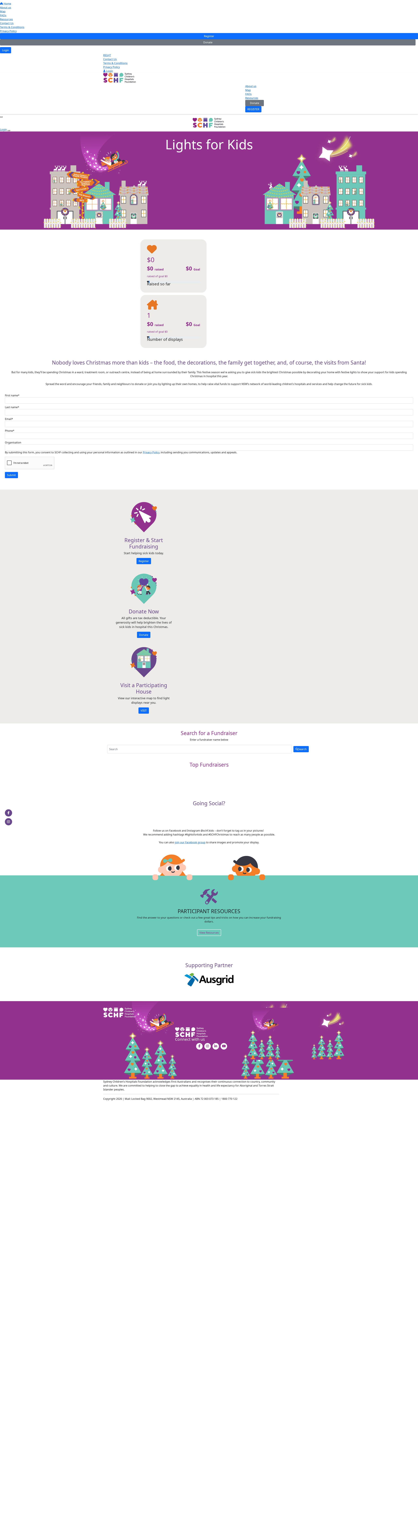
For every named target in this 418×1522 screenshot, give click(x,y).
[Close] (9, 130)
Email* (9, 419)
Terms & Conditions (12, 27)
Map (3, 11)
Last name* (12, 407)
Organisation (13, 442)
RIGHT (107, 55)
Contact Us (7, 23)
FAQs (3, 15)
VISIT (144, 710)
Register (209, 36)
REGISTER (253, 109)
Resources (6, 19)
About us (5, 7)
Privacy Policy (8, 31)
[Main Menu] (1, 116)
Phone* (9, 431)
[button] (173, 321)
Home (7, 3)
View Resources (209, 932)
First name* (12, 395)
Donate (207, 42)
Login (5, 50)
